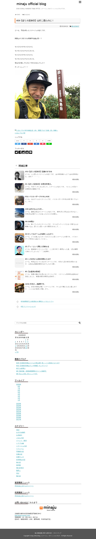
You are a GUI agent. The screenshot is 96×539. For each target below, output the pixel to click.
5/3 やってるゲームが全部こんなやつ (39, 234)
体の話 (18, 462)
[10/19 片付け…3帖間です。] (19, 288)
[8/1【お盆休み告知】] (19, 275)
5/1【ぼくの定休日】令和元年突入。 (39, 184)
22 (26, 346)
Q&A (17, 430)
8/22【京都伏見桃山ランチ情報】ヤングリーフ (32, 366)
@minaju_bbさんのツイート (24, 496)
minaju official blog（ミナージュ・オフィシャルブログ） (45, 535)
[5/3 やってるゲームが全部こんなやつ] (19, 238)
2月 (19, 398)
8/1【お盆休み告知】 (33, 271)
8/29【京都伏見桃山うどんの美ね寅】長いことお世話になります (38, 363)
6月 (19, 390)
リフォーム (20, 449)
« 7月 (17, 352)
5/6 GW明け (29, 221)
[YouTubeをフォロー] (27, 152)
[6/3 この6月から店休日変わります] (19, 263)
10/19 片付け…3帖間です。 (35, 284)
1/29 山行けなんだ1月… (34, 209)
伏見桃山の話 (20, 459)
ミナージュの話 (21, 446)
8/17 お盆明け (21, 368)
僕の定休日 (75, 26)
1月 (19, 400)
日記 (17, 473)
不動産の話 (20, 451)
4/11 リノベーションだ (28, 306)
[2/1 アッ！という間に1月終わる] (19, 250)
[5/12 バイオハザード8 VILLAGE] (19, 200)
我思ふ (18, 470)
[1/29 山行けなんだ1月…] (19, 213)
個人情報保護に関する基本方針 (43, 533)
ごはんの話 (20, 438)
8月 (19, 386)
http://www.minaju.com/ (22, 515)
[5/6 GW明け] (19, 225)
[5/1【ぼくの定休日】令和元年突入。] (19, 188)
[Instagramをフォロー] (23, 152)
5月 (19, 392)
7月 (19, 388)
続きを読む (75, 179)
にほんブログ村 (20, 133)
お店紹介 (19, 435)
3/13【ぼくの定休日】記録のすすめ (38, 171)
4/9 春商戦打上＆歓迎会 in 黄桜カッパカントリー (37, 301)
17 (16, 346)
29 (26, 348)
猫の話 (18, 476)
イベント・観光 (21, 440)
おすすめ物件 (20, 432)
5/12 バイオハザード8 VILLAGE (37, 196)
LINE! (49, 140)
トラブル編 (20, 443)
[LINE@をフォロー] (30, 152)
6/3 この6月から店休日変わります (38, 259)
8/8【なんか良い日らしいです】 (27, 374)
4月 (19, 394)
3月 (19, 396)
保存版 (18, 465)
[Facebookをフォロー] (19, 152)
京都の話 (19, 454)
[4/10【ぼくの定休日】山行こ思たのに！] (36, 144)
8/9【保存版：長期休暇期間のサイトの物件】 (31, 371)
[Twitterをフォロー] (16, 152)
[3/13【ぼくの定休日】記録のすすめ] (19, 175)
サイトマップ (57, 533)
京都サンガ (20, 457)
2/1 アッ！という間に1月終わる (37, 246)
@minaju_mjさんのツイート (24, 486)
